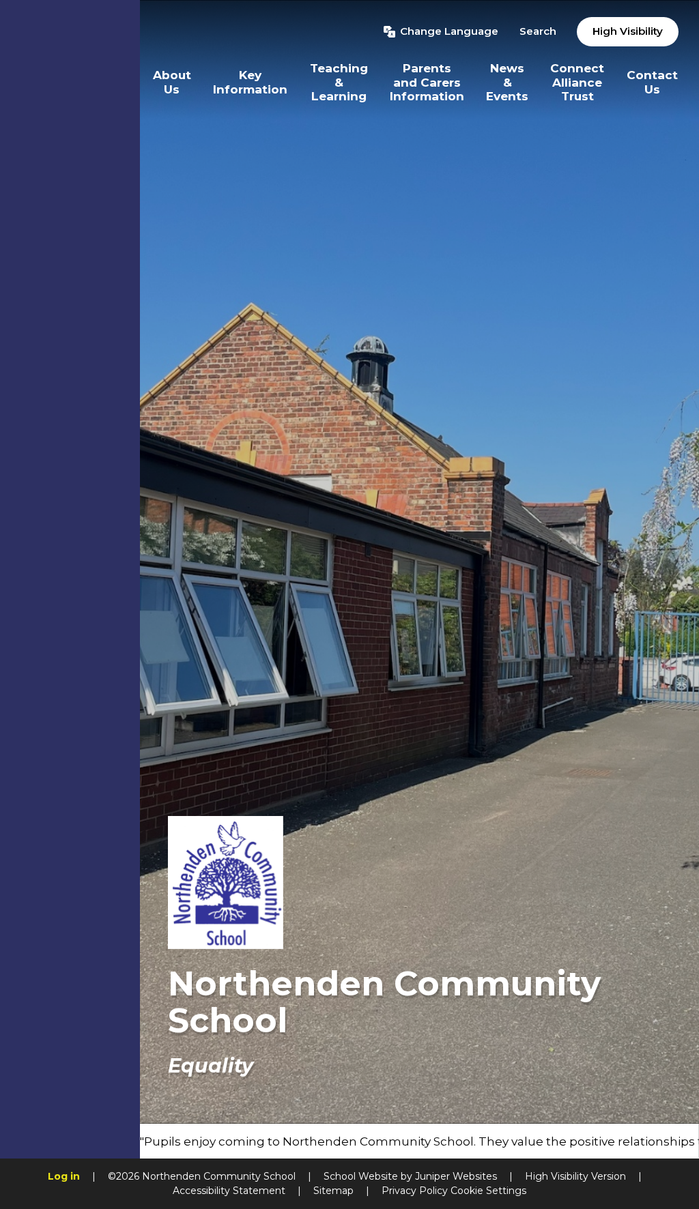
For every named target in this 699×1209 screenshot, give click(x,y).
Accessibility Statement (229, 1190)
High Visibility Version (575, 1176)
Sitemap (333, 1190)
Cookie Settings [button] (488, 1190)
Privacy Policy (415, 1190)
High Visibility (628, 31)
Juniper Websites (456, 1176)
